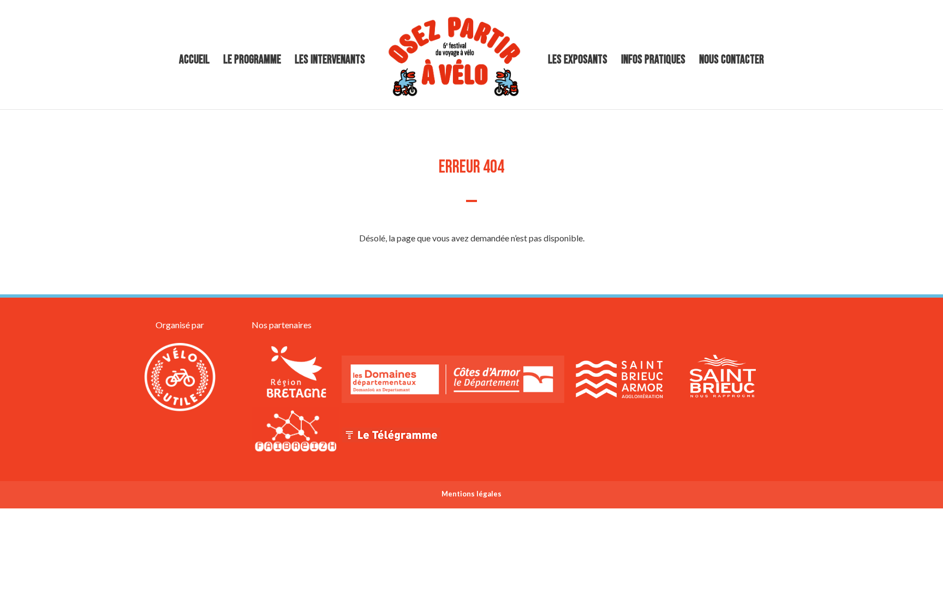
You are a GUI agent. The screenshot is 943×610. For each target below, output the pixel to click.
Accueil (194, 61)
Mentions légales (471, 493)
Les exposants (577, 61)
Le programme (252, 61)
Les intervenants (330, 61)
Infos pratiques (653, 61)
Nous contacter (731, 61)
